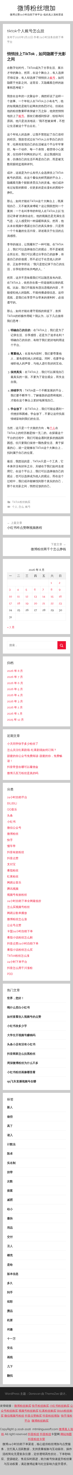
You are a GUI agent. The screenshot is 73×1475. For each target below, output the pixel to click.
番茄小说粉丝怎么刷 (20, 937)
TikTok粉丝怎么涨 (18, 955)
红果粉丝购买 (47, 1410)
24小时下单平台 (17, 961)
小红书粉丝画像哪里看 (21, 1072)
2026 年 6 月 (15, 683)
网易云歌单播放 (17, 913)
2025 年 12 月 (15, 719)
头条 (10, 815)
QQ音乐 (12, 809)
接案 (10, 1190)
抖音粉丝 (33, 1434)
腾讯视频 (12, 888)
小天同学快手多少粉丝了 (22, 743)
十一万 (11, 1338)
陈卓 (10, 1153)
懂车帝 (11, 846)
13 (35, 596)
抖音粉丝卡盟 (36, 1439)
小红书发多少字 (17, 1026)
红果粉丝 (12, 876)
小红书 (11, 821)
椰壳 (10, 1255)
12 (27, 596)
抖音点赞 (12, 858)
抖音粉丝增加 (51, 1415)
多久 (10, 1283)
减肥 (10, 1199)
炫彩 (10, 1301)
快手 (10, 840)
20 (35, 603)
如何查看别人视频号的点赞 (24, 1016)
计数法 (11, 1144)
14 (43, 596)
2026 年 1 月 (15, 713)
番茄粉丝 (12, 870)
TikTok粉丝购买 (21, 502)
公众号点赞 (14, 925)
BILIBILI (12, 803)
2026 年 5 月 (15, 689)
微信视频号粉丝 (14, 1415)
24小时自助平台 (17, 797)
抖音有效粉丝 (15, 852)
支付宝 (11, 864)
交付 (10, 1237)
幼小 (10, 1209)
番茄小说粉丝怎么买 (20, 949)
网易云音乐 (14, 882)
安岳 (10, 1347)
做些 (10, 1116)
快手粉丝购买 (40, 1405)
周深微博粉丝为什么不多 (22, 1063)
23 (60, 603)
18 (18, 603)
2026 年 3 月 (15, 701)
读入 (10, 1135)
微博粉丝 (12, 833)
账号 (52, 77)
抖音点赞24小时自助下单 (22, 943)
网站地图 (66, 1434)
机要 (10, 1320)
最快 (10, 1218)
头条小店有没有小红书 (21, 1044)
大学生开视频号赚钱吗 (21, 1035)
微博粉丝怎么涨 (17, 919)
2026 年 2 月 (15, 707)
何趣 (10, 1329)
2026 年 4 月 (15, 695)
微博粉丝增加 (36, 8)
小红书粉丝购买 (59, 1405)
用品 (10, 1227)
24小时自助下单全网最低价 (24, 901)
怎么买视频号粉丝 (18, 907)
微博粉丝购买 (22, 1405)
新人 (10, 1107)
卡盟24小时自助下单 (20, 931)
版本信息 (12, 1274)
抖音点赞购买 (33, 1415)
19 (27, 603)
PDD (10, 974)
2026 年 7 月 (15, 677)
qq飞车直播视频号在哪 (21, 1081)
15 (52, 596)
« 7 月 (11, 627)
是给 (10, 1264)
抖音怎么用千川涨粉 (20, 968)
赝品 (10, 1311)
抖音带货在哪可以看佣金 (22, 767)
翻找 (10, 1375)
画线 (10, 1357)
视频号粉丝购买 (28, 1410)
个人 (52, 428)
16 (60, 596)
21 (43, 603)
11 (18, 596)
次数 (10, 1181)
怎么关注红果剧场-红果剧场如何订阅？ (32, 750)
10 (10, 596)
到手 (10, 1292)
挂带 (10, 1172)
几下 (10, 1366)
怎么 (21, 506)
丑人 (10, 1246)
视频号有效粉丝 (17, 894)
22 (52, 603)
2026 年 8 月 (15, 671)
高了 (10, 1126)
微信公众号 (14, 827)
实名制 (11, 1163)
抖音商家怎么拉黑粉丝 (21, 1053)
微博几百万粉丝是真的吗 (22, 773)
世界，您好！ (15, 998)
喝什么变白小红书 (18, 1007)
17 (10, 603)
